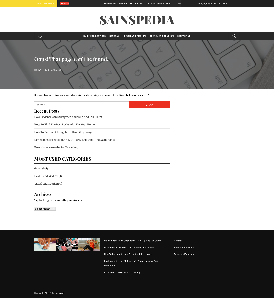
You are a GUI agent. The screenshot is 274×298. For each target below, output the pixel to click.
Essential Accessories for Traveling (55, 147)
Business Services (94, 36)
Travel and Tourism (162, 36)
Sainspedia (137, 19)
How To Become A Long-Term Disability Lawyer (64, 132)
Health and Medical (135, 36)
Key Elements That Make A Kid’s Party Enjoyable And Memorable (74, 139)
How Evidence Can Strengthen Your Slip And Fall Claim (123, 3)
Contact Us (184, 36)
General (114, 36)
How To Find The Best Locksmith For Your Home (64, 124)
